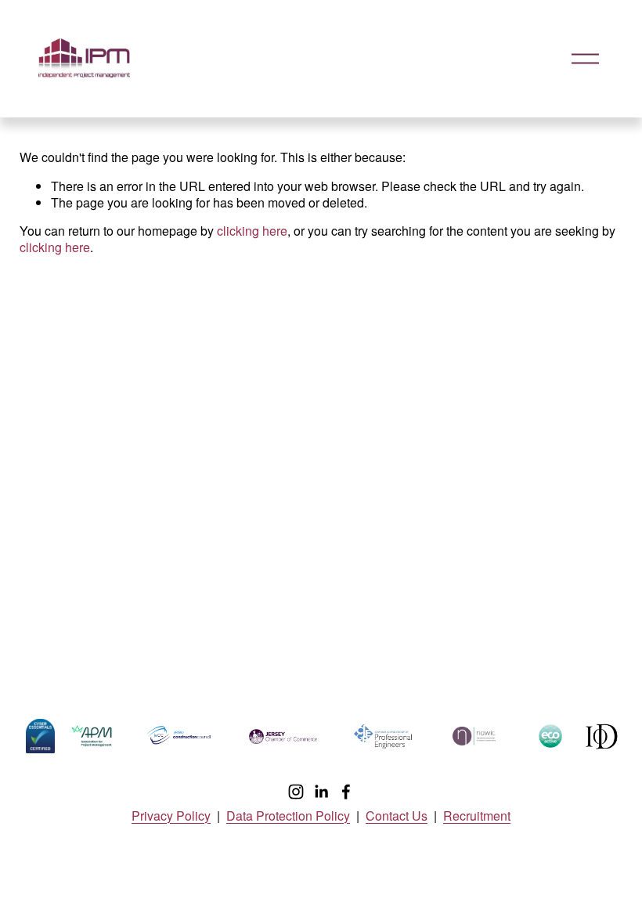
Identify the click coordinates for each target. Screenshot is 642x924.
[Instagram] (296, 791)
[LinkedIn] (321, 791)
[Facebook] (346, 791)
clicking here (252, 231)
